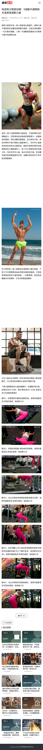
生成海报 (8, 623)
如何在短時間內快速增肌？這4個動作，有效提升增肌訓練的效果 (11, 646)
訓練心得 (34, 18)
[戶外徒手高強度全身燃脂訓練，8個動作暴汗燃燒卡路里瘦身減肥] (31, 725)
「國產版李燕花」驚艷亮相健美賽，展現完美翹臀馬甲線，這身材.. (10, 734)
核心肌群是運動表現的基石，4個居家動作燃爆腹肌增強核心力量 (11, 668)
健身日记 (4, 18)
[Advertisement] (21, 60)
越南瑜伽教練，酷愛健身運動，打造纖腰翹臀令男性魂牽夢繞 (31, 712)
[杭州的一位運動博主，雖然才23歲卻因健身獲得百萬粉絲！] (11, 703)
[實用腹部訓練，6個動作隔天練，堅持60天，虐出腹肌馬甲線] (31, 659)
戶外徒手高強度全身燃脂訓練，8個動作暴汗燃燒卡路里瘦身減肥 (31, 734)
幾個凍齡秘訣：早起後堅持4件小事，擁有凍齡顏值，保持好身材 (31, 646)
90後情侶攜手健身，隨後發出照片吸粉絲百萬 (31, 690)
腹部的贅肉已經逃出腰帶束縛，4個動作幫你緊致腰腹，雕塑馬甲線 (11, 690)
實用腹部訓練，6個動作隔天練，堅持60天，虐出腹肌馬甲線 (31, 668)
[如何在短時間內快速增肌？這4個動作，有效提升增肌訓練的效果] (11, 637)
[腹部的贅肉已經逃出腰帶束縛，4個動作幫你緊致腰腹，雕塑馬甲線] (11, 681)
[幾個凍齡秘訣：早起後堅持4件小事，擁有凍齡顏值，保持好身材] (31, 637)
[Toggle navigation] (39, 3)
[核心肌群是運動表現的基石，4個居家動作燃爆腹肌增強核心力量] (11, 659)
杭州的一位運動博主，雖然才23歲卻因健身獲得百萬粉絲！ (10, 712)
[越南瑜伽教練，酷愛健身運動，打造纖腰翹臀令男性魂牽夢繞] (31, 703)
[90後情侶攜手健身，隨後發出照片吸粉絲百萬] (31, 681)
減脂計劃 (26, 18)
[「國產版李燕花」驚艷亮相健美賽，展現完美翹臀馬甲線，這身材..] (11, 725)
